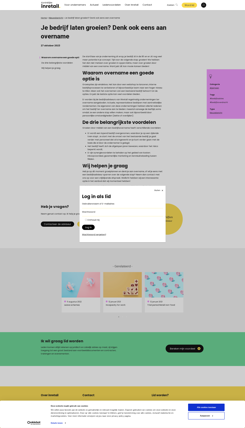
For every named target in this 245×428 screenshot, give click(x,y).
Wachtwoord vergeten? (94, 234)
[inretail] (50, 5)
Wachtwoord (88, 211)
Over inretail (131, 4)
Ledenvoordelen (112, 4)
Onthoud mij (93, 219)
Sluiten (157, 190)
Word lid (189, 5)
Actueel (94, 4)
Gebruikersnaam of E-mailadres (98, 203)
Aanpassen (205, 416)
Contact (147, 4)
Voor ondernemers (75, 4)
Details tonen (57, 423)
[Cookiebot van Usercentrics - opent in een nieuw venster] (34, 423)
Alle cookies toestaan (206, 407)
